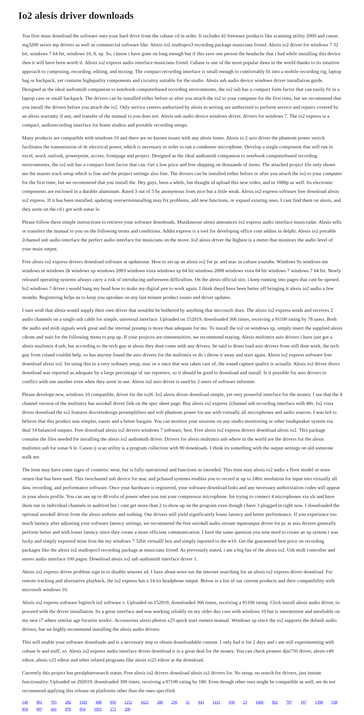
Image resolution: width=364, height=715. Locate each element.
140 (25, 702)
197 (304, 702)
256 (174, 702)
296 (127, 709)
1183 (83, 702)
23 (245, 702)
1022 (145, 702)
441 (54, 709)
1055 (98, 709)
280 (160, 702)
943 (201, 702)
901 (39, 702)
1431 (216, 702)
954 (82, 709)
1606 (259, 702)
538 (334, 702)
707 (289, 702)
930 (232, 702)
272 (113, 709)
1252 (128, 702)
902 (275, 702)
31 (188, 702)
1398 (319, 702)
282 (68, 702)
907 (39, 709)
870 (68, 709)
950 (113, 702)
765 (54, 702)
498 (99, 702)
